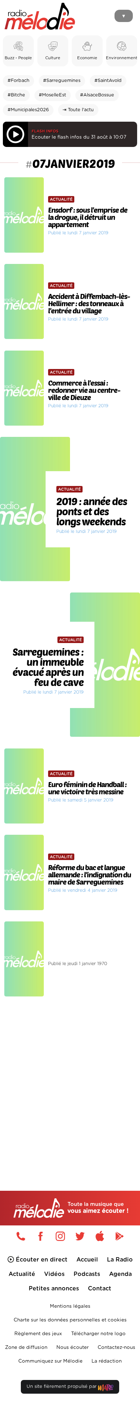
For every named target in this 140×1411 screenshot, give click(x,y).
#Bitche (16, 95)
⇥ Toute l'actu (78, 110)
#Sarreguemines (61, 80)
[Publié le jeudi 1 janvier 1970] (70, 919)
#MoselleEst (52, 95)
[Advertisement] (70, 1078)
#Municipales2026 (28, 110)
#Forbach (18, 80)
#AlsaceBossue (97, 95)
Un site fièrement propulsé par (62, 1386)
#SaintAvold (108, 80)
